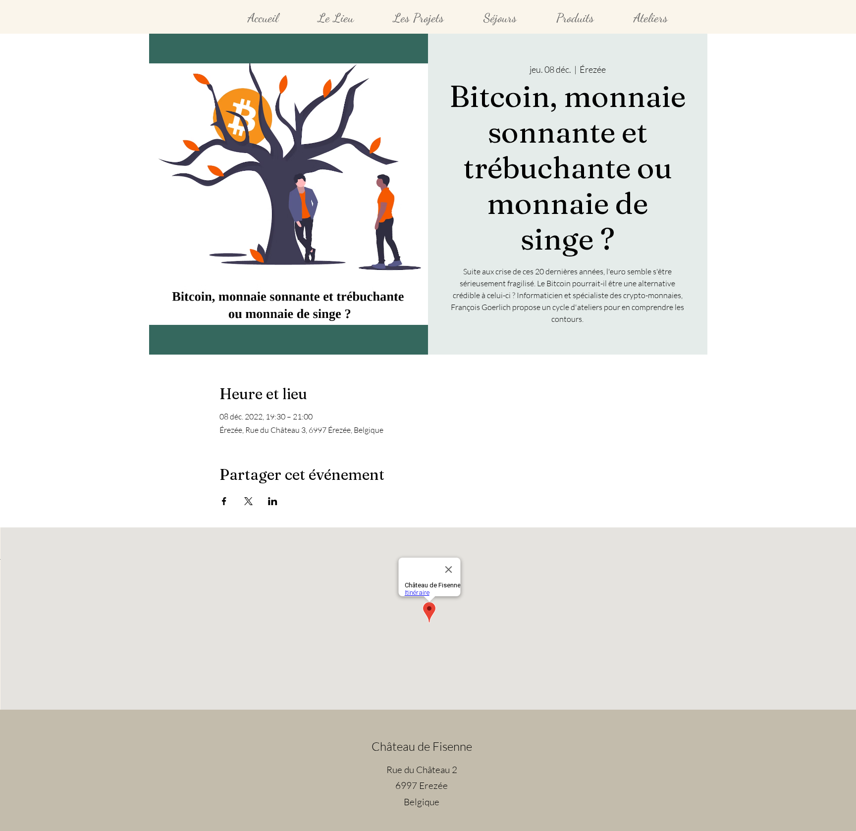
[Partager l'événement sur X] (248, 501)
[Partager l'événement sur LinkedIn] (272, 501)
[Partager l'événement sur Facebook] (224, 501)
